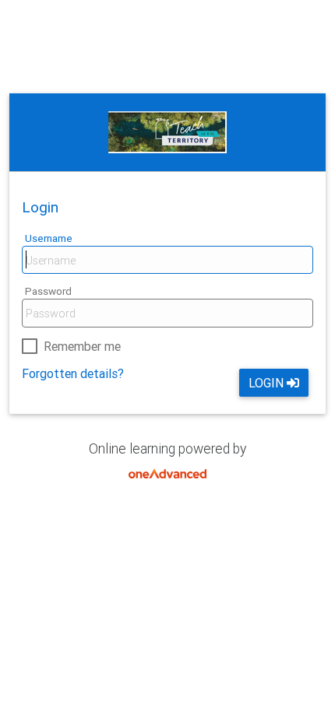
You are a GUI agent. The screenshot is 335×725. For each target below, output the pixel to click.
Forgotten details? (73, 373)
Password (48, 291)
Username (48, 238)
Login (266, 383)
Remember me (82, 346)
